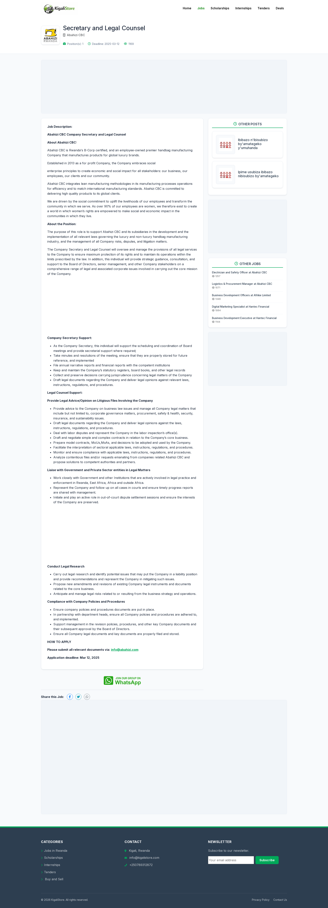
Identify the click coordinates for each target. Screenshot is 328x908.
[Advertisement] (164, 86)
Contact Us (280, 899)
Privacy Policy (261, 899)
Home (187, 8)
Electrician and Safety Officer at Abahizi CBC (239, 272)
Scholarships (220, 8)
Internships (243, 8)
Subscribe (267, 860)
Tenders (264, 8)
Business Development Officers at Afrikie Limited (241, 295)
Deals (280, 8)
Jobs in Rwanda (55, 850)
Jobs (201, 8)
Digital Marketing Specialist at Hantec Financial (240, 306)
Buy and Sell (53, 879)
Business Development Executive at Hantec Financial (244, 318)
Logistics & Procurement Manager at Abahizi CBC (242, 283)
